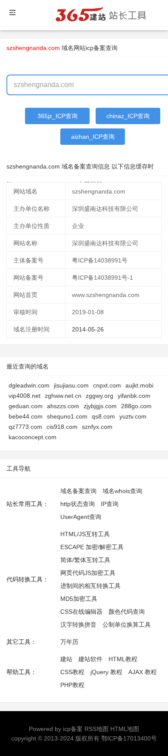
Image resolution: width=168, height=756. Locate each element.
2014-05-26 (88, 329)
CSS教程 (72, 672)
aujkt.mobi (139, 385)
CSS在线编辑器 (81, 611)
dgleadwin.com (29, 385)
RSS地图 (96, 728)
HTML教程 (123, 659)
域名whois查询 (122, 490)
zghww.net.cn (63, 395)
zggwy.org (99, 395)
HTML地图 (124, 728)
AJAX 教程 (142, 672)
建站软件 (90, 659)
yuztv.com (132, 416)
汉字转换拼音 (78, 624)
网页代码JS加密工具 (87, 572)
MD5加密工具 (78, 598)
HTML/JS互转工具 (85, 534)
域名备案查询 (78, 490)
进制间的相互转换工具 (90, 585)
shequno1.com (67, 416)
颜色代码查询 (127, 611)
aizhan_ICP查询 (93, 136)
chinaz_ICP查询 (127, 115)
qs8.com (103, 416)
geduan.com (26, 406)
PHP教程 (72, 684)
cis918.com (62, 426)
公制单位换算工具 (127, 624)
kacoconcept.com (32, 437)
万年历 (69, 641)
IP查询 (109, 503)
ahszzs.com (63, 406)
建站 (66, 659)
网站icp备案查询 (96, 47)
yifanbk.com (134, 395)
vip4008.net (24, 395)
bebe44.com (26, 416)
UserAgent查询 (80, 516)
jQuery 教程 (106, 672)
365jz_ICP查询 (57, 115)
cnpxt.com (107, 385)
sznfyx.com (97, 426)
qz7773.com (25, 426)
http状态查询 (77, 503)
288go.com (136, 406)
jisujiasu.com (71, 385)
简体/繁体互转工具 (85, 559)
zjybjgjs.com (100, 406)
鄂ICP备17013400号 (129, 738)
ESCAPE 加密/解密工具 (92, 547)
